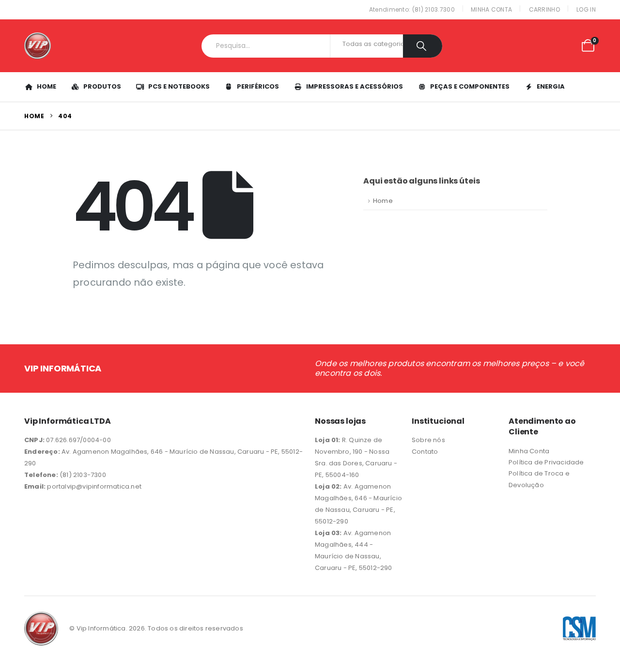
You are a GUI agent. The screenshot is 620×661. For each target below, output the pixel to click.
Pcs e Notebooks (179, 86)
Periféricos (258, 86)
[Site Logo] (37, 45)
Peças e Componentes (470, 86)
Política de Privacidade (546, 462)
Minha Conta (491, 9)
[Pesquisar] (422, 46)
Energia (551, 86)
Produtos (102, 86)
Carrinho (544, 9)
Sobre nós (428, 440)
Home (46, 86)
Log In (586, 9)
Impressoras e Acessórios (354, 86)
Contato (425, 451)
